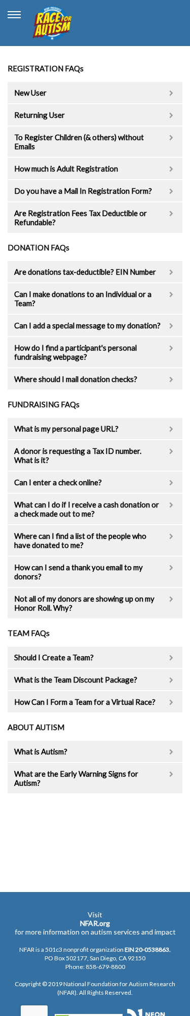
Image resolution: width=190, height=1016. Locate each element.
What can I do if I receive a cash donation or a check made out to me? (86, 509)
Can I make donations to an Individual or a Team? (82, 298)
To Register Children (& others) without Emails (79, 142)
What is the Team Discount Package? (75, 679)
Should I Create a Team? (54, 657)
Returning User (39, 114)
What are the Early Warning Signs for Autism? (76, 778)
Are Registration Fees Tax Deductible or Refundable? (80, 217)
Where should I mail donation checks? (75, 379)
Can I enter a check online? (58, 482)
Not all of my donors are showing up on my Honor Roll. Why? (84, 603)
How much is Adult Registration (66, 168)
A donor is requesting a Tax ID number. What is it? (77, 455)
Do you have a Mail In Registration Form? (83, 190)
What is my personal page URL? (66, 428)
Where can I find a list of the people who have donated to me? (80, 540)
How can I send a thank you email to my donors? (78, 572)
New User (30, 92)
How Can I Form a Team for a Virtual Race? (85, 701)
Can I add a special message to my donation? (87, 325)
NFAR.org (95, 923)
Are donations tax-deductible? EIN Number (85, 271)
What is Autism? (40, 751)
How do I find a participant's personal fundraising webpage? (75, 352)
